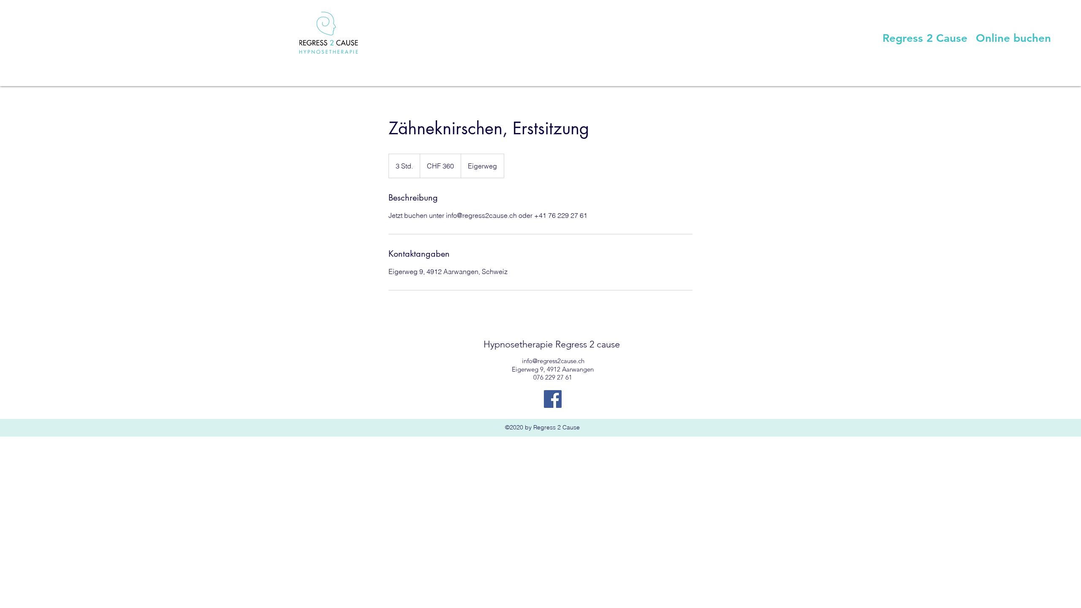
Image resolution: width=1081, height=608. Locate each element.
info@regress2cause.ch (553, 361)
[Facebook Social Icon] (553, 399)
